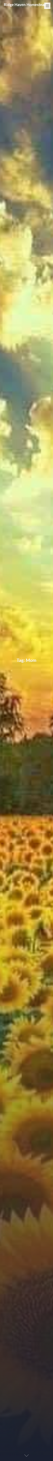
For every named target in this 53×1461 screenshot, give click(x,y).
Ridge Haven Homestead (25, 5)
